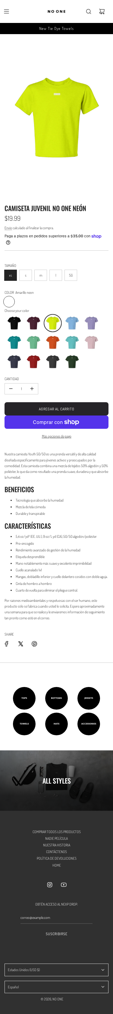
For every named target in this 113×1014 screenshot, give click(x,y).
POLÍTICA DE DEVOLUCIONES (57, 858)
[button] (14, 323)
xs (10, 275)
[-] (11, 388)
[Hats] (56, 724)
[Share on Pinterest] (34, 643)
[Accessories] (88, 724)
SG (71, 275)
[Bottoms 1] (56, 698)
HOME (56, 865)
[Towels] (24, 724)
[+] (32, 388)
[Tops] (24, 698)
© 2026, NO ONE (52, 999)
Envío (8, 228)
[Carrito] (101, 11)
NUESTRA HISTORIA (56, 845)
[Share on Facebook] (6, 643)
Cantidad (12, 379)
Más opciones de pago (56, 436)
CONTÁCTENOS (56, 851)
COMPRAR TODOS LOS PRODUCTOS (57, 831)
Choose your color (17, 310)
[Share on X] (20, 643)
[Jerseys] (88, 698)
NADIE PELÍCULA (56, 838)
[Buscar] (88, 11)
